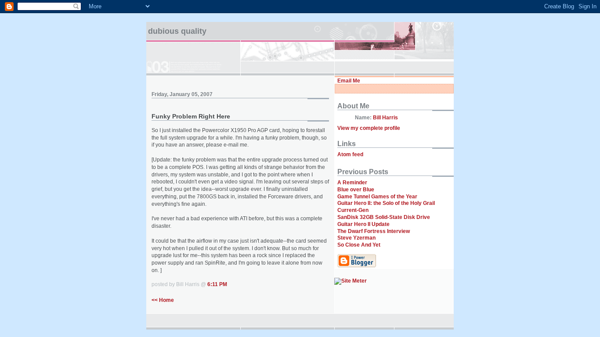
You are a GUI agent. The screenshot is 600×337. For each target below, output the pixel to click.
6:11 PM (217, 284)
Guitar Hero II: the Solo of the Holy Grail (386, 203)
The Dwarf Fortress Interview (373, 231)
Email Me (348, 81)
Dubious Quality (177, 31)
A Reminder (352, 182)
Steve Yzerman (356, 238)
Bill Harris (385, 118)
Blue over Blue (355, 189)
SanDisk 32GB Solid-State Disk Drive (383, 217)
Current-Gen (353, 210)
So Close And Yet (358, 245)
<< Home (163, 300)
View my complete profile (368, 128)
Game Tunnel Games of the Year (377, 197)
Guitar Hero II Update (363, 224)
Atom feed (350, 154)
